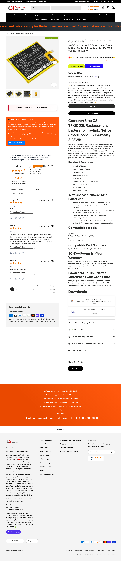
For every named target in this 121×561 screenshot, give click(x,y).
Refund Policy (44, 459)
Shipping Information (67, 444)
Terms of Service (45, 467)
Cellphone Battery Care (94, 299)
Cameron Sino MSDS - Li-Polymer (95, 310)
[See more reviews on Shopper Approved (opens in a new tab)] (23, 218)
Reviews (42, 470)
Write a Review (18, 193)
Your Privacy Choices (46, 474)
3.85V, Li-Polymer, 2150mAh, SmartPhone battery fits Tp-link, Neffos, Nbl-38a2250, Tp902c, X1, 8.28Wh (22, 33)
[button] (108, 7)
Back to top (60, 429)
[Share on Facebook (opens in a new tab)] (16, 218)
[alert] (32, 108)
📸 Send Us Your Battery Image (20, 119)
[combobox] (56, 8)
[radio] (42, 166)
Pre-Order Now (92, 106)
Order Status (43, 448)
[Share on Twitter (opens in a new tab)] (19, 218)
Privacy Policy (44, 455)
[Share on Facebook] (78, 362)
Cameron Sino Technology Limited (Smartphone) (83, 40)
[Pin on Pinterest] (82, 362)
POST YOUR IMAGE (16, 142)
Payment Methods (66, 448)
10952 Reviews (21, 174)
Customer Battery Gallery (81, 1)
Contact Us (43, 444)
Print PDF (75, 369)
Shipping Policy (44, 463)
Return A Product (45, 451)
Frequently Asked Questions (70, 451)
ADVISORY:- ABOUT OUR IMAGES (32, 107)
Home (7, 33)
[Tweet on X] (75, 362)
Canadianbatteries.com (16, 550)
